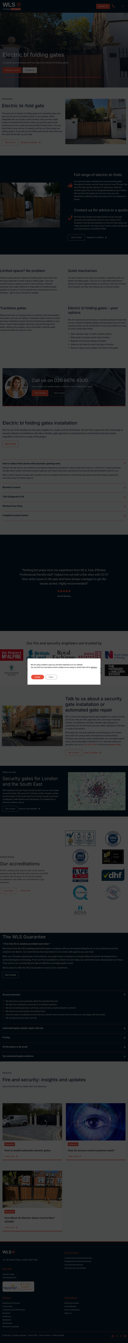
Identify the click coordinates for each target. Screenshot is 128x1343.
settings (94, 667)
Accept (37, 677)
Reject (51, 677)
